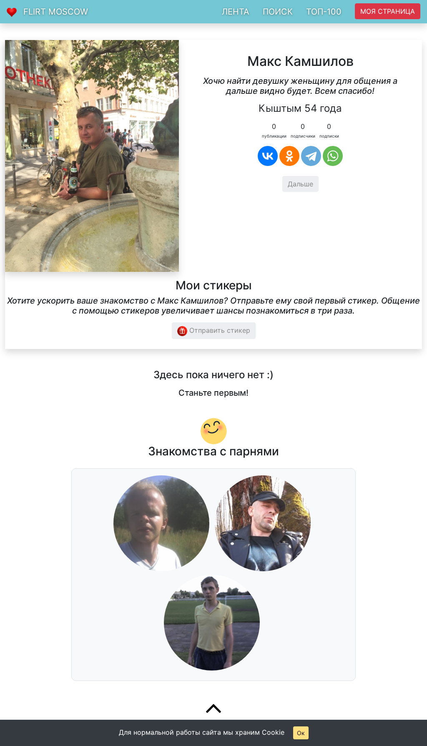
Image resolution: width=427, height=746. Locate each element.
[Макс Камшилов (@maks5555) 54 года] (92, 155)
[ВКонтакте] (268, 156)
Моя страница (387, 11)
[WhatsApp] (333, 156)
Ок (301, 732)
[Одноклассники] (289, 156)
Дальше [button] (300, 184)
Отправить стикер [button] (218, 330)
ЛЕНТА (235, 12)
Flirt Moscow (55, 12)
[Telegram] (311, 156)
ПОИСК (278, 12)
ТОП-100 (324, 12)
